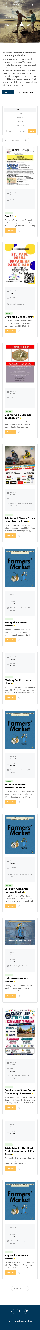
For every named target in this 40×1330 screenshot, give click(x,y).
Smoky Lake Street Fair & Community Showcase (20, 1091)
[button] (36, 5)
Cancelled (20, 121)
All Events (20, 110)
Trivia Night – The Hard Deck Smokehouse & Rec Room (19, 1151)
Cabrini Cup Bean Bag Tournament (18, 416)
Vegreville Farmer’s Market (16, 1257)
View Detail (10, 230)
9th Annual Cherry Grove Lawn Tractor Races (20, 519)
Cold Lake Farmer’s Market (16, 980)
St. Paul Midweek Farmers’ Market (15, 786)
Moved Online (20, 125)
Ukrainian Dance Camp (19, 316)
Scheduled (20, 114)
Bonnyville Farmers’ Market (17, 624)
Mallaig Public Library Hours (18, 681)
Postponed (20, 118)
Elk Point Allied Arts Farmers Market (16, 890)
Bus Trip (9, 216)
